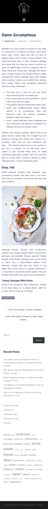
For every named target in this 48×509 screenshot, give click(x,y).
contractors (31, 438)
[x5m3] (24, 9)
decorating (8, 444)
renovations (7, 475)
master (39, 460)
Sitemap (7, 423)
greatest (28, 449)
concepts (8, 439)
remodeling (30, 469)
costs (41, 439)
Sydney (40, 505)
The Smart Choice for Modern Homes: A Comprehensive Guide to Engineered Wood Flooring (22, 362)
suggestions (15, 481)
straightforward (36, 478)
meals (5, 465)
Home (8, 455)
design (18, 443)
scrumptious (8, 298)
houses (32, 455)
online (12, 464)
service (21, 478)
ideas (7, 460)
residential (6, 478)
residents (14, 478)
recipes (19, 469)
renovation (39, 469)
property (8, 469)
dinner (36, 443)
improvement (18, 460)
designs (27, 444)
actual (6, 434)
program (21, 465)
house (23, 455)
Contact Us (8, 410)
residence (35, 475)
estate (8, 449)
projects (29, 465)
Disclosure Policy (11, 418)
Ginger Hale (9, 41)
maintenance (30, 460)
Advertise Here (10, 414)
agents (13, 435)
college (33, 435)
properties (37, 465)
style (5, 482)
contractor (18, 439)
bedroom (23, 434)
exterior (17, 449)
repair (16, 474)
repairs (26, 474)
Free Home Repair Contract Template (25, 309)
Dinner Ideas (35, 41)
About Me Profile (10, 405)
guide (34, 449)
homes (16, 455)
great (21, 449)
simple (26, 478)
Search (6, 335)
